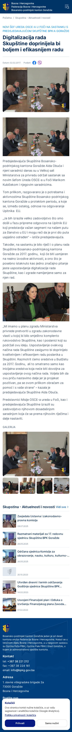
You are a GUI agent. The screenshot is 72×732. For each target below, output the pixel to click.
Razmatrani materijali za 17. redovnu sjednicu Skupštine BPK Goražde (40, 536)
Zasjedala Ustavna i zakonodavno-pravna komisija (39, 518)
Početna (7, 17)
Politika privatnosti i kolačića (20, 715)
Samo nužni (52, 723)
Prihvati (20, 723)
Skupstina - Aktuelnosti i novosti (32, 17)
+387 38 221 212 (18, 661)
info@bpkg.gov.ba (22, 670)
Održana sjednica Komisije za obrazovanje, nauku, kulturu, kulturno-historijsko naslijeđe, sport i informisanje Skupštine (42, 554)
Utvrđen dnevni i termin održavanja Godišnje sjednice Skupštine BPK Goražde (39, 584)
